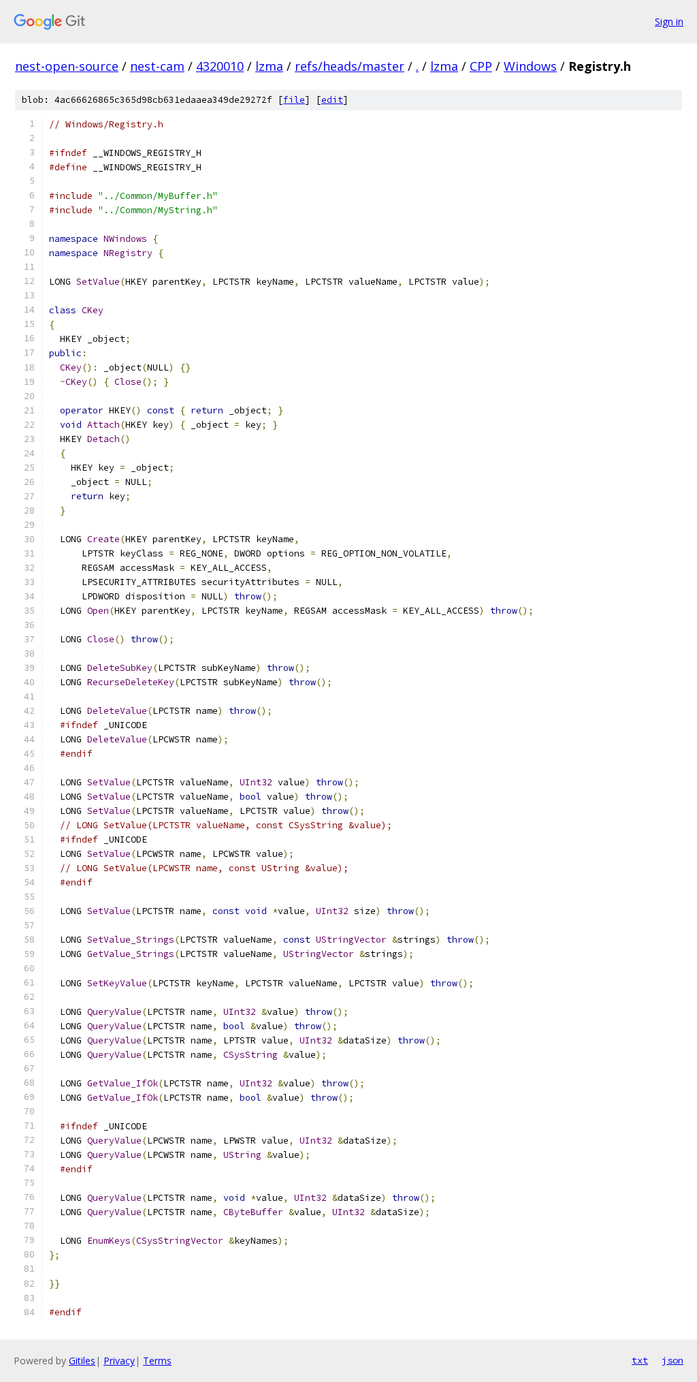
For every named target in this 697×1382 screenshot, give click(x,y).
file (294, 100)
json (672, 1360)
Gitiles (82, 1360)
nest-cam (157, 66)
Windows (530, 66)
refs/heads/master (349, 66)
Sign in (669, 21)
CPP (481, 66)
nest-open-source (66, 66)
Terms (157, 1360)
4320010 (220, 66)
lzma (269, 66)
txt (640, 1360)
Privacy (119, 1360)
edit (332, 100)
